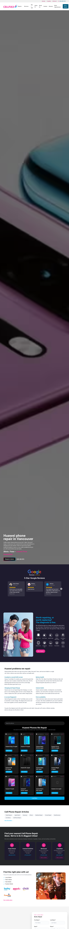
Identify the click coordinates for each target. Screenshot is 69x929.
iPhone (31, 815)
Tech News (8, 817)
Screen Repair (48, 815)
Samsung (25, 815)
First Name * (37, 920)
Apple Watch (17, 815)
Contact (45, 6)
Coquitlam (49, 1)
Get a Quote (65, 6)
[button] (8, 589)
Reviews (51, 6)
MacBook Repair (39, 815)
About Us (40, 6)
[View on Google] (10, 584)
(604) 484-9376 (63, 1)
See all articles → (9, 820)
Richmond (55, 1)
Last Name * (53, 920)
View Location (43, 857)
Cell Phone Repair (17, 817)
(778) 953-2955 (43, 855)
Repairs (19, 6)
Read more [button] (12, 594)
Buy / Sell (32, 6)
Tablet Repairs (9, 815)
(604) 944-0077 (59, 855)
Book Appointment (57, 6)
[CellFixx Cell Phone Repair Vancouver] (10, 6)
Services (26, 6)
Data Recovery (57, 815)
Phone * (52, 926)
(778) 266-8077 (27, 855)
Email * (35, 926)
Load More (34, 798)
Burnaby (43, 1)
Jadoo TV (35, 6)
